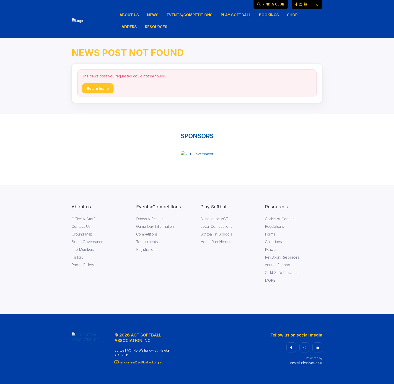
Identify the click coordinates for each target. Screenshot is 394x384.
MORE (270, 280)
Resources (156, 26)
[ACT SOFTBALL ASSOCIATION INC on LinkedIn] (305, 4)
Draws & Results (149, 219)
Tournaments (147, 241)
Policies (271, 249)
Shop (292, 15)
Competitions (147, 234)
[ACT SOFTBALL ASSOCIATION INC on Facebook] (296, 4)
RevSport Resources (282, 257)
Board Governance (87, 241)
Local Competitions (216, 226)
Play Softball (236, 15)
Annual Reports (277, 264)
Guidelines (273, 241)
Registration (146, 249)
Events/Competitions (190, 15)
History (77, 257)
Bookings (269, 15)
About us (129, 15)
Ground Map (82, 234)
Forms (270, 234)
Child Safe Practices (281, 272)
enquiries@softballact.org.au (141, 362)
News (152, 15)
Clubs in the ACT (214, 219)
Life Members (83, 249)
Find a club (273, 4)
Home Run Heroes (215, 241)
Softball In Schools (216, 234)
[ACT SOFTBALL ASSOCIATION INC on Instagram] (300, 4)
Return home (98, 88)
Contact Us (81, 226)
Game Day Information (155, 226)
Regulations (274, 226)
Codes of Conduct (280, 219)
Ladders (128, 26)
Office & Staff (83, 219)
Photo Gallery (83, 264)
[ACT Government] (197, 154)
